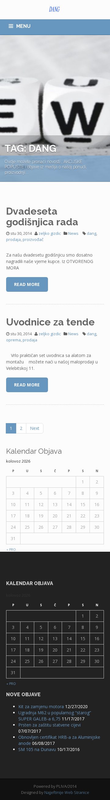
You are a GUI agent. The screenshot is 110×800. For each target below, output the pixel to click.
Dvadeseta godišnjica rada (42, 216)
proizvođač (33, 239)
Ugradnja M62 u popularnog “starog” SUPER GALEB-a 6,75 (54, 716)
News (73, 233)
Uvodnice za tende (50, 322)
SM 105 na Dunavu (37, 749)
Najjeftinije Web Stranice (66, 792)
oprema (13, 340)
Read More (27, 284)
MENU (23, 26)
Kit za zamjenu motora (41, 706)
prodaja (13, 239)
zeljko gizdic (49, 233)
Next (34, 428)
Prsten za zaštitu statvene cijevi (49, 725)
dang (91, 233)
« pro (11, 549)
